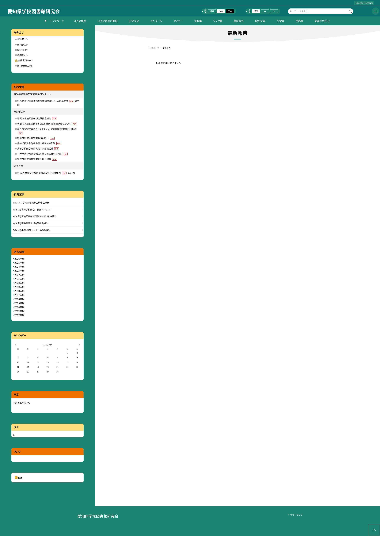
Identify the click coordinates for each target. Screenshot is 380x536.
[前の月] (15, 344)
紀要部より (22, 49)
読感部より (22, 55)
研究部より (22, 44)
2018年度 (19, 291)
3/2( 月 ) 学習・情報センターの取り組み (31, 230)
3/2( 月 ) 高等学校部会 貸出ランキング (32, 209)
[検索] (350, 10)
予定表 (280, 21)
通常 (212, 11)
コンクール (156, 21)
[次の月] (79, 344)
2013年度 (19, 311)
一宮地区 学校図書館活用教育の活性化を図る (42, 153)
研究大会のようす (25, 65)
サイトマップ (296, 515)
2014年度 (19, 307)
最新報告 (239, 21)
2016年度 (19, 299)
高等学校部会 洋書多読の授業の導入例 (38, 143)
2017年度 (19, 295)
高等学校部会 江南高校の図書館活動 (37, 148)
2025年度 (19, 262)
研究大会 (134, 21)
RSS (20, 477)
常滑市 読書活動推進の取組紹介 (35, 137)
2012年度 (19, 315)
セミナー (178, 21)
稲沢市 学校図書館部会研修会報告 (36, 118)
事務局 (299, 21)
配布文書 (260, 21)
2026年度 (19, 258)
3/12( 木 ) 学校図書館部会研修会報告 (31, 202)
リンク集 (217, 21)
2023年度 (19, 270)
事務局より (22, 39)
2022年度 (19, 275)
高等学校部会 (322, 21)
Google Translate (364, 2)
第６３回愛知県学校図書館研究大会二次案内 (46, 172)
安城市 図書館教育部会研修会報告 (36, 159)
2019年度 (19, 287)
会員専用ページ (25, 60)
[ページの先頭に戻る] (374, 530)
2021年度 (19, 279)
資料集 (198, 21)
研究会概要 (79, 21)
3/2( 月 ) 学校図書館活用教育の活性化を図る (34, 216)
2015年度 (19, 303)
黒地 (230, 11)
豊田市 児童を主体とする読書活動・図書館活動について (46, 123)
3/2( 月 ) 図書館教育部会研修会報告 (30, 223)
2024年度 (19, 266)
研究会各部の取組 (107, 21)
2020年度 (19, 283)
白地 (221, 11)
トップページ (57, 21)
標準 (256, 11)
